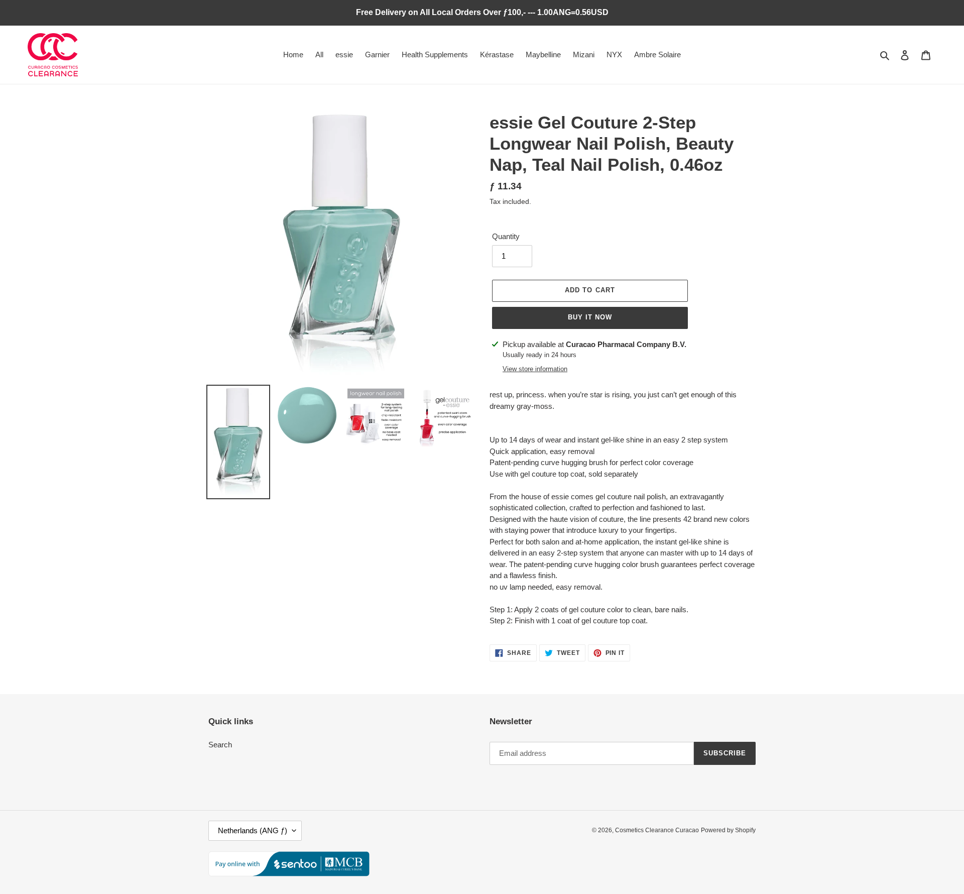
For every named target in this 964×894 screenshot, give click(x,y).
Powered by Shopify (728, 830)
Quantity (506, 236)
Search (220, 744)
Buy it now (590, 317)
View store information (535, 369)
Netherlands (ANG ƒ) (252, 830)
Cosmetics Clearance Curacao (657, 830)
